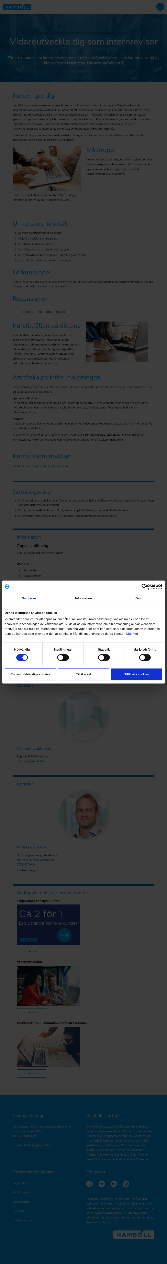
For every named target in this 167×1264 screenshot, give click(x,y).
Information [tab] (83, 598)
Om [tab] (138, 598)
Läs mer (132, 633)
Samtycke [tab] (29, 598)
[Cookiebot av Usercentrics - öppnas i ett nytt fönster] (144, 587)
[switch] (63, 657)
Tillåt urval (83, 674)
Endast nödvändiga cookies (30, 674)
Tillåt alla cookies (136, 674)
